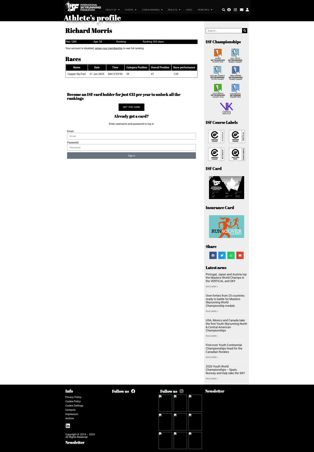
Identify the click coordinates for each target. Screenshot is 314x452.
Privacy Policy (73, 397)
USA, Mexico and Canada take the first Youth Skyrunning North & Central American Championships (226, 325)
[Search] (244, 30)
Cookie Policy (73, 401)
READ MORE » (212, 287)
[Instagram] (235, 10)
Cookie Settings (74, 405)
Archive (69, 418)
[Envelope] (241, 10)
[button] (223, 9)
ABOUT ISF (111, 10)
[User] (247, 10)
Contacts (70, 409)
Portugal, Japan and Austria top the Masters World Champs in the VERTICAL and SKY (226, 278)
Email (70, 131)
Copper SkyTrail (77, 74)
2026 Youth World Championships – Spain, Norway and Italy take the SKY (225, 370)
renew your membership (108, 48)
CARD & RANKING (150, 10)
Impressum (71, 414)
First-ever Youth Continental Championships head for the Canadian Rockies (224, 348)
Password (72, 142)
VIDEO (189, 10)
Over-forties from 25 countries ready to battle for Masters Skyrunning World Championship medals (225, 300)
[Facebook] (229, 10)
